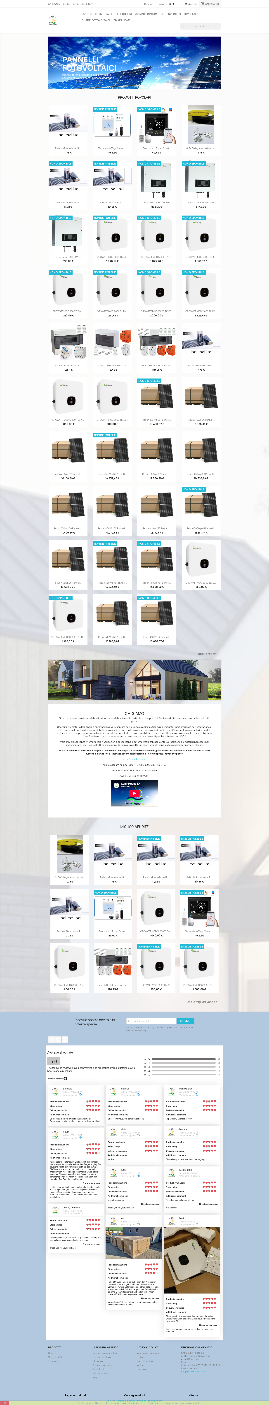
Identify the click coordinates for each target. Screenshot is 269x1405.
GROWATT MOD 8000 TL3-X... (68, 311)
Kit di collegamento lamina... (201, 148)
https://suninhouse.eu (134, 759)
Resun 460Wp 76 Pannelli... (112, 582)
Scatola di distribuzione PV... (112, 365)
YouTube (58, 1039)
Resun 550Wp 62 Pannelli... (112, 474)
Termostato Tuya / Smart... (112, 148)
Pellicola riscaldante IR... (68, 148)
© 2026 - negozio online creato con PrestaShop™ (134, 1401)
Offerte (52, 1353)
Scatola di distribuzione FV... (157, 365)
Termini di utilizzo (101, 1357)
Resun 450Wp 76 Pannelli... (156, 582)
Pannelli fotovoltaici (97, 14)
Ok (4, 1403)
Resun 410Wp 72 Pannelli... (157, 528)
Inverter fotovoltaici (183, 14)
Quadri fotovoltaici (96, 20)
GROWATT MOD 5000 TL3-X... (112, 256)
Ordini (140, 1357)
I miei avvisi (142, 1369)
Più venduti (54, 1361)
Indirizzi (141, 1365)
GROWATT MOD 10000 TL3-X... (157, 311)
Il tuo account (147, 1347)
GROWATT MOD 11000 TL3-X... (201, 311)
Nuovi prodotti (55, 1357)
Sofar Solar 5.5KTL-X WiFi (201, 202)
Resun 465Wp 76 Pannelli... (68, 582)
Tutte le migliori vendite (203, 1002)
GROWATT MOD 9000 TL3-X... (112, 311)
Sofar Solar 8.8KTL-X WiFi (157, 202)
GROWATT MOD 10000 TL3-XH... (68, 637)
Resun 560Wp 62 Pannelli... (201, 528)
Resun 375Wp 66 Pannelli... (201, 419)
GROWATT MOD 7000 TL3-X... (201, 256)
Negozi (96, 1377)
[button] (61, 63)
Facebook (51, 1039)
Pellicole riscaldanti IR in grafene (140, 14)
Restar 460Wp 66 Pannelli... (112, 528)
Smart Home (121, 20)
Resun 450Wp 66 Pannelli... (201, 474)
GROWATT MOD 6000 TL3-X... (156, 256)
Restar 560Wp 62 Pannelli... (156, 474)
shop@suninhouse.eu (193, 1371)
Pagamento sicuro (102, 1365)
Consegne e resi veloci (104, 1353)
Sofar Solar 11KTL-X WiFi (68, 256)
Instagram (65, 1039)
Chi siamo (97, 1361)
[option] (134, 63)
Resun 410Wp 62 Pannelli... (68, 474)
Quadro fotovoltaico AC (68, 365)
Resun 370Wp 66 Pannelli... (156, 419)
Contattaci (98, 1369)
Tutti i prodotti (209, 654)
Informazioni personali (148, 1353)
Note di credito (145, 1361)
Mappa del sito (100, 1373)
